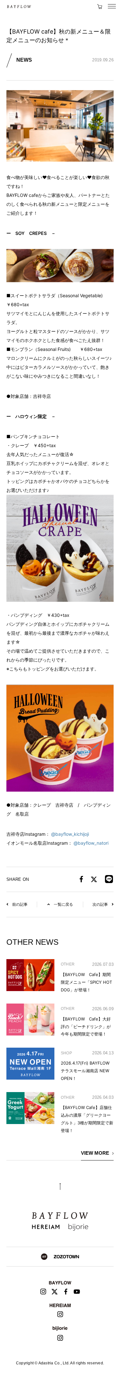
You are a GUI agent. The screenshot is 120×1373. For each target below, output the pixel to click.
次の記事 (100, 904)
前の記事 (20, 904)
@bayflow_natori (91, 843)
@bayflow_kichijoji (70, 834)
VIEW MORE (95, 1153)
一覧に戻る (63, 904)
